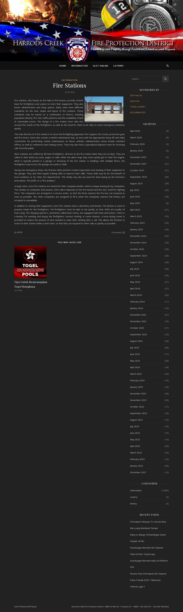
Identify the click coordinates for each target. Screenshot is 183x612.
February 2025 (137, 222)
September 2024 (138, 255)
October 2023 (137, 327)
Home (62, 65)
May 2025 (135, 203)
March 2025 (136, 216)
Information (79, 65)
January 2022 (136, 465)
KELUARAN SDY (138, 112)
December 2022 (138, 393)
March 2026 (136, 137)
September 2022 (138, 413)
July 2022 (134, 426)
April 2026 (135, 130)
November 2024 (138, 242)
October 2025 (137, 170)
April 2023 (135, 367)
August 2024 (136, 262)
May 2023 (135, 360)
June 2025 (135, 196)
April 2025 (135, 209)
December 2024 (138, 235)
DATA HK (134, 101)
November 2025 (138, 163)
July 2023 (134, 347)
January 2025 (136, 229)
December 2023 (138, 314)
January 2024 (136, 308)
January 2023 (136, 386)
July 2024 (134, 268)
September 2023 (138, 334)
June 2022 (135, 432)
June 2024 (135, 275)
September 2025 (138, 176)
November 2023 (138, 321)
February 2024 (137, 301)
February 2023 (137, 380)
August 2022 (136, 419)
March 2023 (136, 373)
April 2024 (135, 288)
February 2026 (137, 144)
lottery (133, 503)
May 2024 (135, 281)
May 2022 (135, 439)
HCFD (19, 232)
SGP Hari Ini (136, 95)
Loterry (118, 65)
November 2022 (138, 400)
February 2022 (137, 459)
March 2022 (136, 452)
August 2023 (136, 341)
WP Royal (32, 606)
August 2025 (136, 183)
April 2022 (135, 446)
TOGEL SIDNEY (137, 106)
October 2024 (137, 249)
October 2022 (137, 406)
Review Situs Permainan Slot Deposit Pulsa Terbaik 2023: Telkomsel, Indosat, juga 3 (148, 580)
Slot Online (100, 65)
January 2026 (136, 150)
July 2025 (134, 190)
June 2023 (135, 354)
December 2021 (138, 472)
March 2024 (136, 295)
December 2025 (138, 157)
